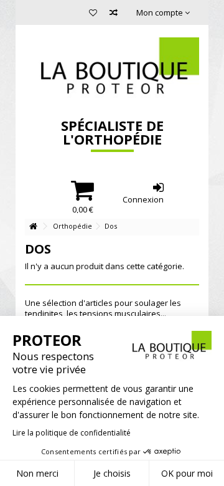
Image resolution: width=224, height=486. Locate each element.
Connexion (143, 198)
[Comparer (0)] (114, 14)
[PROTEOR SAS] (112, 68)
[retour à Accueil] (33, 226)
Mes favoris (93, 14)
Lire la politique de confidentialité (71, 432)
